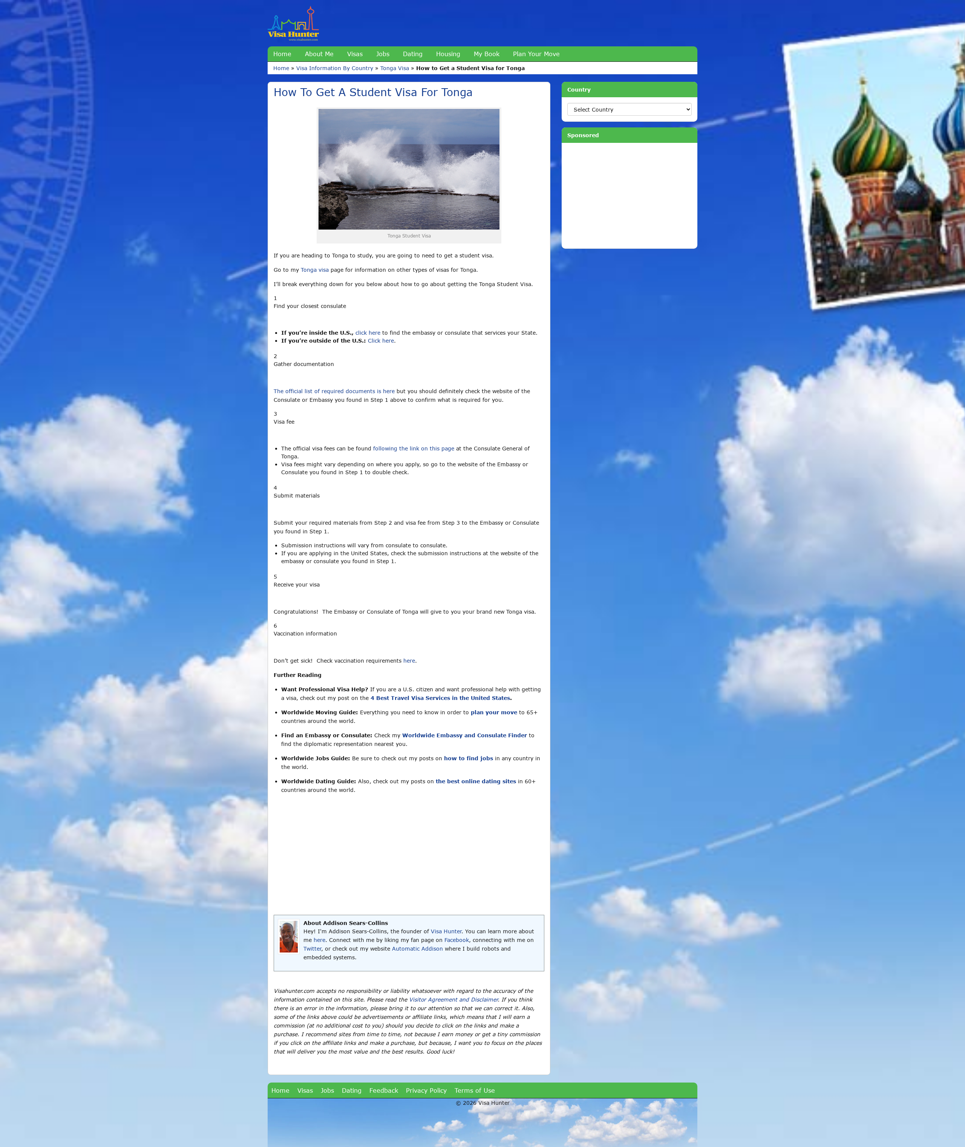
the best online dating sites (476, 781)
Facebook (456, 940)
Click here (381, 340)
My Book (486, 53)
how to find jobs (468, 758)
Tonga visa (315, 269)
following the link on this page (413, 448)
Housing (448, 53)
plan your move (494, 712)
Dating (413, 53)
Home (282, 53)
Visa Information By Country (334, 68)
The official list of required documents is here (334, 391)
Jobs (382, 53)
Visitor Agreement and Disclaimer (453, 999)
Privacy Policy (426, 1090)
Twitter (312, 948)
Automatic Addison (417, 948)
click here (367, 332)
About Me (319, 53)
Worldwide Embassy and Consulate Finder (464, 735)
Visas (355, 53)
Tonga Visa (394, 68)
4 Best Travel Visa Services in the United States (440, 698)
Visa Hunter (446, 931)
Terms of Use (475, 1090)
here (409, 660)
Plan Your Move (536, 53)
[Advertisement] (409, 854)
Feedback (383, 1090)
